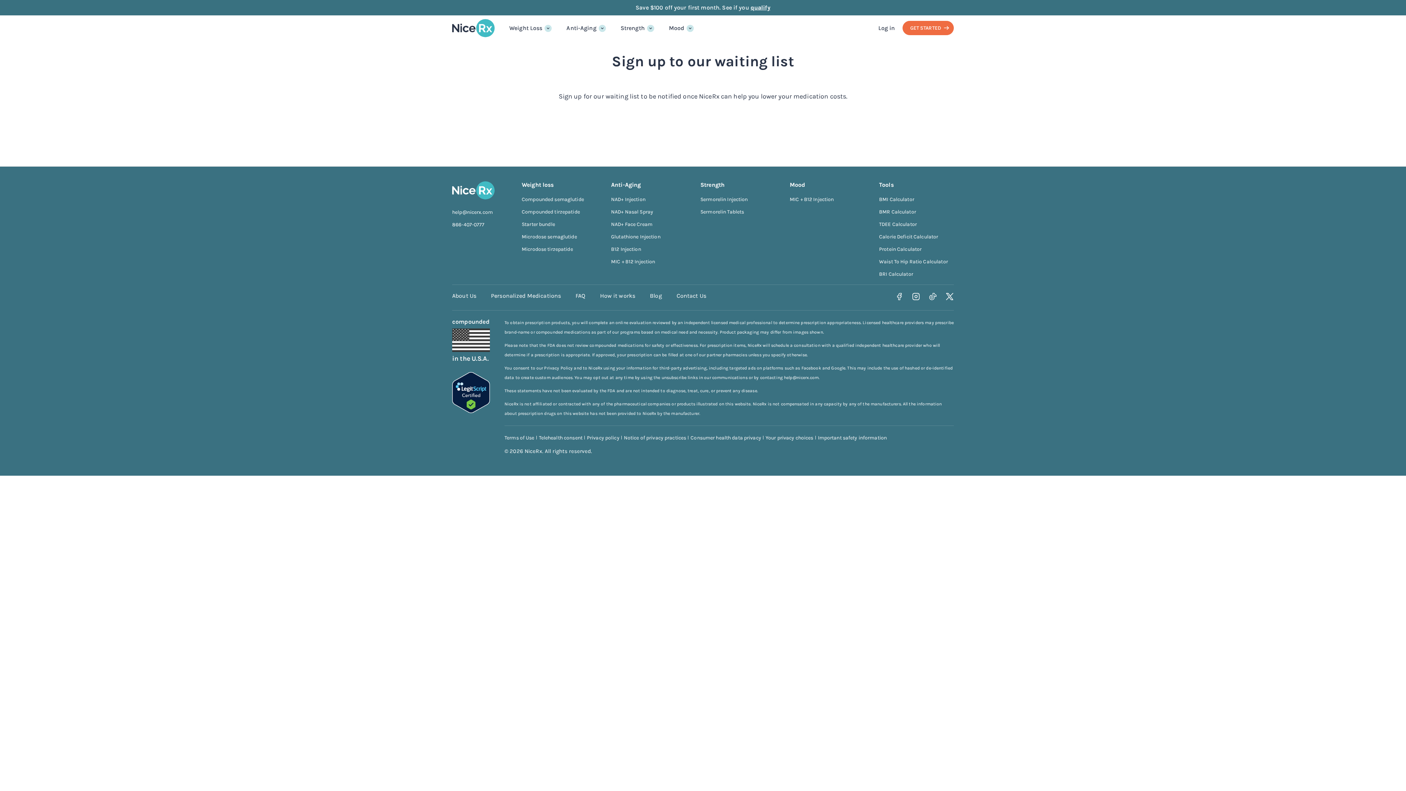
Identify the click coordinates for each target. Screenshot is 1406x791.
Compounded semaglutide (553, 199)
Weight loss (538, 184)
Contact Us (691, 295)
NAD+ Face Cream (631, 224)
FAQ (580, 295)
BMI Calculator (896, 199)
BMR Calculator (897, 212)
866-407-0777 (468, 225)
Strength (633, 28)
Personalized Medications (526, 295)
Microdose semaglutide (549, 237)
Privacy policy (603, 438)
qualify (760, 7)
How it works (618, 295)
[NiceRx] (473, 28)
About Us (464, 295)
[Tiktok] (933, 296)
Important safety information (852, 438)
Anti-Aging (581, 28)
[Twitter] (950, 296)
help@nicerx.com (472, 212)
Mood (677, 28)
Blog (656, 295)
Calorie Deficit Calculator (908, 237)
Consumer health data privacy (726, 438)
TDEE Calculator (898, 224)
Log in (886, 28)
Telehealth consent (561, 438)
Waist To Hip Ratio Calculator (913, 262)
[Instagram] (916, 296)
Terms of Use (520, 438)
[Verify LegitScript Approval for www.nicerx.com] (471, 411)
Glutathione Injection (636, 237)
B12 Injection (626, 249)
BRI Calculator (896, 274)
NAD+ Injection (628, 199)
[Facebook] (899, 296)
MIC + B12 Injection (633, 262)
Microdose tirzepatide (547, 249)
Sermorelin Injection (724, 199)
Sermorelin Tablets (722, 212)
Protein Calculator (900, 249)
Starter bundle (538, 224)
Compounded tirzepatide (551, 212)
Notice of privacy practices (655, 438)
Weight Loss (525, 28)
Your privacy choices (790, 438)
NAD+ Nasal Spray (632, 212)
